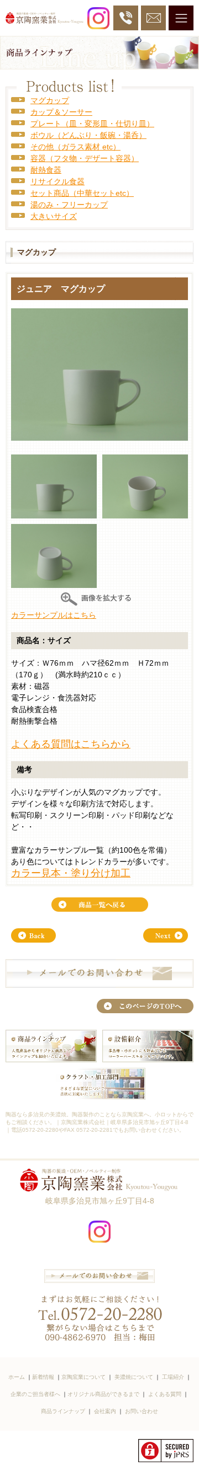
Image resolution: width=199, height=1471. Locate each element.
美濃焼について (133, 1377)
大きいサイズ (53, 216)
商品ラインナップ (63, 1411)
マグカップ (49, 100)
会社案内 (105, 1411)
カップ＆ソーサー (61, 112)
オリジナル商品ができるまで (103, 1394)
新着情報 (43, 1377)
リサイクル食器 (57, 181)
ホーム (16, 1377)
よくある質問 (164, 1394)
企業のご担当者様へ (35, 1394)
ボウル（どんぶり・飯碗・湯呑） (88, 135)
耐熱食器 (45, 169)
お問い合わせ (141, 1411)
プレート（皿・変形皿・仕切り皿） (92, 123)
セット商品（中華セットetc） (82, 193)
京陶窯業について (83, 1377)
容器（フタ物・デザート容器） (84, 158)
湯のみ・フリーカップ (69, 204)
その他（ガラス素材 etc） (75, 146)
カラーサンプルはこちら (53, 615)
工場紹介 (173, 1377)
